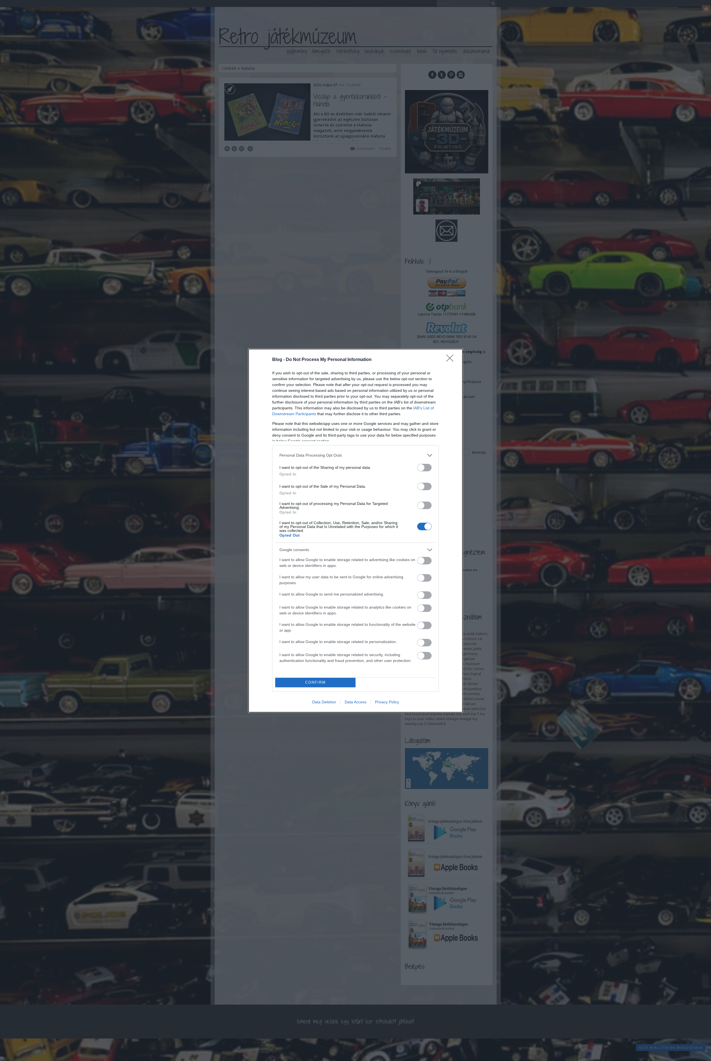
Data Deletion (324, 702)
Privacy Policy (387, 702)
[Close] (451, 360)
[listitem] (355, 455)
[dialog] (355, 530)
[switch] (424, 467)
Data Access (355, 702)
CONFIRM (315, 682)
